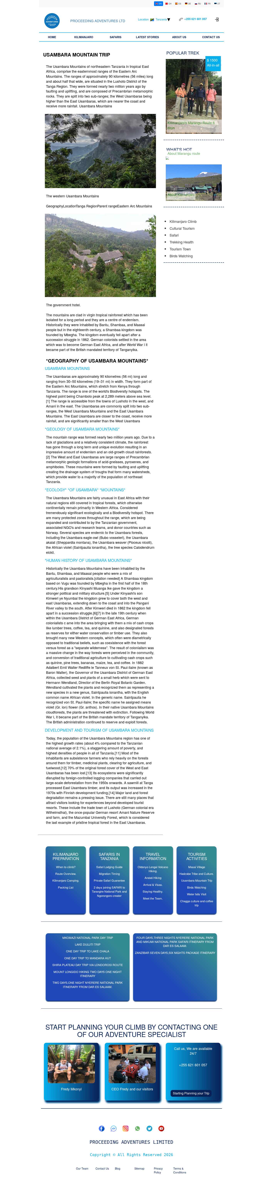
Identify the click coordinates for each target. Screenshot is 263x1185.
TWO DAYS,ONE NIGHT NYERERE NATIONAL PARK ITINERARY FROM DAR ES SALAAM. (88, 984)
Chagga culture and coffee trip (196, 903)
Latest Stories (147, 37)
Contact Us (211, 37)
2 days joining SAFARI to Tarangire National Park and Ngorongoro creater (109, 891)
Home (52, 37)
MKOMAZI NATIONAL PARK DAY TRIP (87, 938)
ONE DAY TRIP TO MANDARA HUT (87, 958)
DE (189, 3)
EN (160, 3)
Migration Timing (109, 874)
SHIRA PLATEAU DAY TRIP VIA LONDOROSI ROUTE (87, 965)
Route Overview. (65, 874)
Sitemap (139, 1168)
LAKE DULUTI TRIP (88, 944)
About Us (179, 37)
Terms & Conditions (179, 1170)
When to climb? (65, 867)
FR (209, 3)
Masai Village (196, 867)
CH (170, 3)
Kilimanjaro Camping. (65, 880)
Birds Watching (196, 887)
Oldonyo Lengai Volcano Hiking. (153, 869)
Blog (117, 1168)
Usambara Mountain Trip (196, 880)
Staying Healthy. (153, 891)
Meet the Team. (153, 898)
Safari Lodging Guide (109, 867)
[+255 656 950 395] (137, 1128)
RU (199, 3)
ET (219, 3)
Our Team (82, 1168)
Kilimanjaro (83, 37)
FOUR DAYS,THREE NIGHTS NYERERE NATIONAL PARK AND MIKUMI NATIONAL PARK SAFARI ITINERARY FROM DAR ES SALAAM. (175, 942)
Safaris (115, 37)
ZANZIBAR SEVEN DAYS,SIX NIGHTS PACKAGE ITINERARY (175, 953)
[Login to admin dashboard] (217, 19)
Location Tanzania (153, 19)
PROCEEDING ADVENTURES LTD (97, 20)
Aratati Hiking (153, 878)
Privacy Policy (158, 1170)
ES (179, 3)
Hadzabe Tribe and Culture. (196, 874)
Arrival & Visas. (153, 885)
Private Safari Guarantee (109, 880)
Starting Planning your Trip (191, 1093)
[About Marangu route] (194, 158)
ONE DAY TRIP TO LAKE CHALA (87, 951)
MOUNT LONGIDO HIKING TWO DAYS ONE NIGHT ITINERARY (88, 974)
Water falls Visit (196, 894)
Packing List (65, 887)
